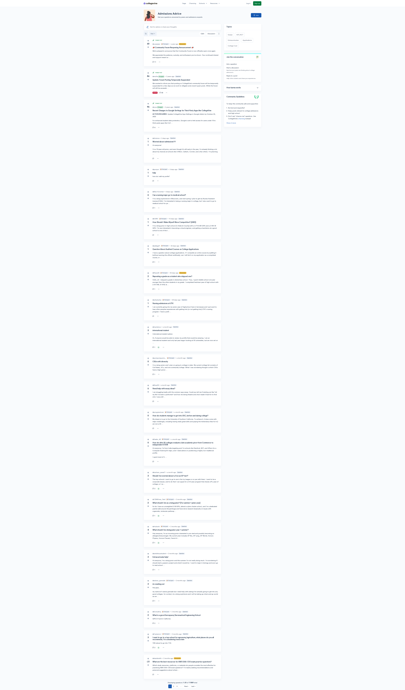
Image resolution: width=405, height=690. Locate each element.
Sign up (257, 3)
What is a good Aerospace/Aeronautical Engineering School (176, 615)
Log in (248, 3)
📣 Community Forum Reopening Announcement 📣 (173, 47)
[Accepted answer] (154, 158)
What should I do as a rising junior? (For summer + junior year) (176, 503)
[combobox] (219, 33)
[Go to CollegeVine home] (150, 3)
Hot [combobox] (152, 34)
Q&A (202, 34)
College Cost (232, 46)
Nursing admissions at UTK (163, 303)
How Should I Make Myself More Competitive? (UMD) (174, 222)
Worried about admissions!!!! (164, 142)
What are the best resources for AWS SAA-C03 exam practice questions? (182, 662)
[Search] (146, 34)
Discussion (211, 34)
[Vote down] (148, 47)
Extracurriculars (233, 40)
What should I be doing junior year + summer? (170, 530)
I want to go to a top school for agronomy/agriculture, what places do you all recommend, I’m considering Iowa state (183, 638)
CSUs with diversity (160, 361)
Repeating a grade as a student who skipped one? (172, 276)
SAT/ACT (239, 35)
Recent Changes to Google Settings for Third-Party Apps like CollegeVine (182, 110)
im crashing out (158, 584)
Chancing (192, 3)
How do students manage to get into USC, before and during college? (180, 416)
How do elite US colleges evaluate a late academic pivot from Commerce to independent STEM (183, 444)
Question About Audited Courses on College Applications (176, 249)
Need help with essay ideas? (164, 388)
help (154, 173)
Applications (247, 40)
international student (161, 330)
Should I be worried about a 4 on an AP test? (170, 476)
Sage (184, 3)
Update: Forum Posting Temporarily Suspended (171, 80)
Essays (230, 35)
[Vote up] (148, 40)
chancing (241, 119)
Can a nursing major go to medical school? (169, 195)
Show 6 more (231, 123)
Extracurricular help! (160, 557)
